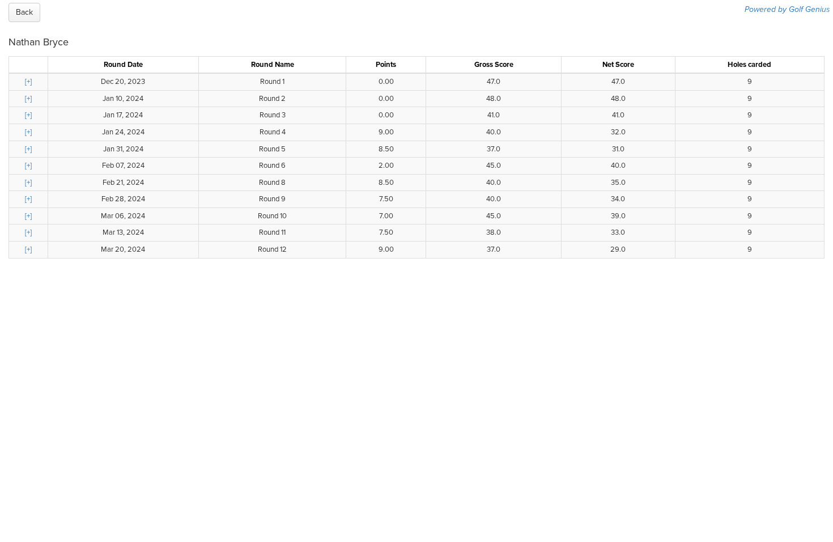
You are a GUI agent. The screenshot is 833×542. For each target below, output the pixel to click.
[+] (28, 81)
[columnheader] (28, 64)
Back (24, 12)
